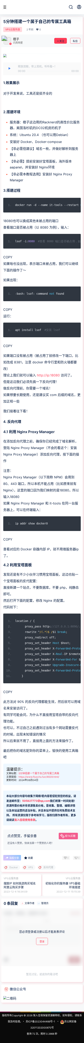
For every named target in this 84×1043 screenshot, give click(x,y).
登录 (42, 941)
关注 (61, 41)
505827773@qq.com (36, 800)
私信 (75, 41)
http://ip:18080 (48, 375)
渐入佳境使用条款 (24, 819)
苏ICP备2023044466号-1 (40, 1021)
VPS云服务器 (12, 29)
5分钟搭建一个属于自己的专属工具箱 (39, 773)
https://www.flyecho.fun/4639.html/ (39, 776)
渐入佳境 (37, 1015)
